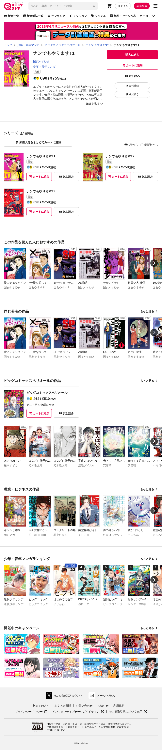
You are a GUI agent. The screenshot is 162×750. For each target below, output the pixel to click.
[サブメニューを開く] (155, 6)
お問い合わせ (84, 705)
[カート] (109, 6)
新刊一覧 (13, 15)
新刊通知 (134, 85)
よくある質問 (62, 705)
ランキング (58, 15)
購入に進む (132, 54)
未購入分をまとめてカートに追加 (40, 142)
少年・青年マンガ (44, 66)
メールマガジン (107, 695)
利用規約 (118, 705)
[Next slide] (154, 263)
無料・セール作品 (125, 15)
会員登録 (141, 6)
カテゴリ (145, 15)
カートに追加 (134, 65)
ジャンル (100, 15)
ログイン (122, 6)
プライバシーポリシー (31, 712)
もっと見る (147, 311)
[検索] (94, 6)
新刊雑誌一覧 (35, 15)
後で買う (134, 94)
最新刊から (151, 144)
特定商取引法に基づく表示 (128, 712)
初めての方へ (41, 705)
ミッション (80, 15)
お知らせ (102, 705)
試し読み (134, 76)
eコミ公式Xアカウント (65, 696)
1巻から (133, 144)
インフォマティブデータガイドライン (75, 712)
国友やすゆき (41, 61)
